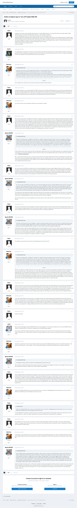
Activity (16, 6)
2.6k (9, 334)
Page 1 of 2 (15, 26)
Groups (20, 6)
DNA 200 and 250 (25, 9)
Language (33, 503)
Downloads (10, 6)
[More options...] (72, 31)
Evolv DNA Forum (8, 2)
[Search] (73, 6)
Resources (5, 9)
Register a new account (22, 488)
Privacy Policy (39, 503)
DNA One (10, 9)
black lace (8, 64)
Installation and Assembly (19, 21)
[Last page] (11, 26)
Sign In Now (55, 488)
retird (8, 324)
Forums (5, 6)
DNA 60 (47, 9)
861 (9, 75)
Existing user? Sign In (64, 2)
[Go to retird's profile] (9, 328)
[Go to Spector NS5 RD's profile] (9, 137)
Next (9, 26)
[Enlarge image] (23, 154)
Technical (52, 9)
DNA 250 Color (17, 9)
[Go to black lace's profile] (9, 69)
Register (71, 2)
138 (9, 59)
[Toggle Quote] (16, 67)
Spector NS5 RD (9, 133)
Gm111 (9, 49)
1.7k (9, 143)
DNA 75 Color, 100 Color (34, 9)
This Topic (68, 6)
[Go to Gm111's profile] (9, 53)
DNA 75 (42, 9)
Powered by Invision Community (38, 506)
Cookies (44, 503)
